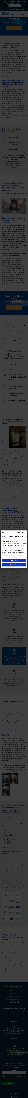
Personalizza (13, 564)
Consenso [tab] (4, 536)
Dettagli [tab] (11, 536)
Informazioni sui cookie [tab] (21, 536)
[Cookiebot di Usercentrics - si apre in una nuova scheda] (17, 532)
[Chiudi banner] (25, 532)
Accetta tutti (14, 560)
